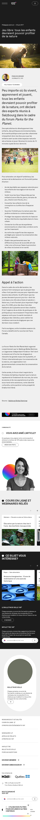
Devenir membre (9, 760)
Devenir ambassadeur (12, 765)
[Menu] (4, 3)
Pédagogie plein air (8, 25)
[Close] (28, 805)
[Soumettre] (34, 640)
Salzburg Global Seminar (17, 401)
